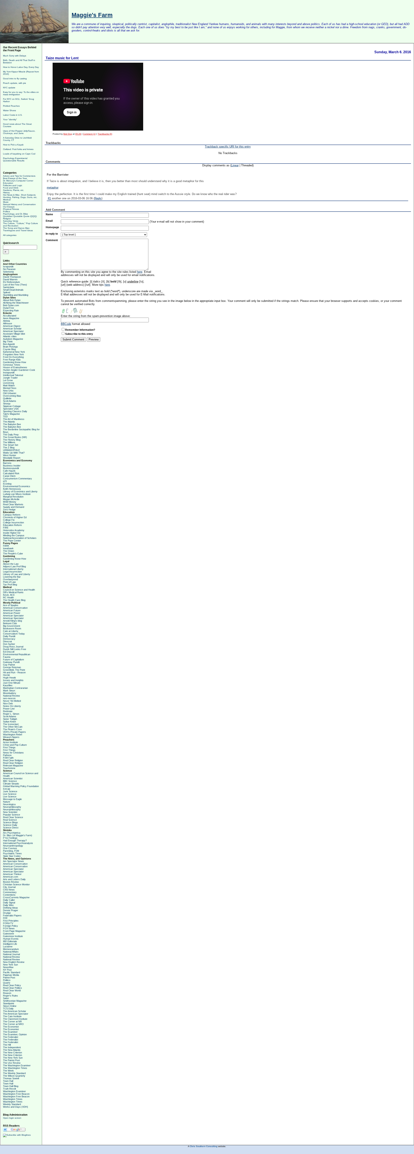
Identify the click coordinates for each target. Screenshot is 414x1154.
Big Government (11, 626)
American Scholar (12, 328)
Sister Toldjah (10, 719)
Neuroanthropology (13, 845)
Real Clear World (12, 990)
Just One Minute (11, 682)
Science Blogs (10, 822)
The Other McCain (12, 726)
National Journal (11, 954)
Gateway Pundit (11, 662)
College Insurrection (13, 522)
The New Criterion (12, 1052)
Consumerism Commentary (17, 478)
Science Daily (10, 825)
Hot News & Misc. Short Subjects (19, 195)
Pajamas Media (11, 975)
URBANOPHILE (11, 450)
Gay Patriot (9, 664)
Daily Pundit (9, 636)
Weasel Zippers (11, 737)
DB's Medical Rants (13, 592)
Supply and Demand (13, 507)
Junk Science (10, 791)
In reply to (52, 233)
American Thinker (12, 874)
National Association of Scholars (19, 538)
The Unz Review (11, 1063)
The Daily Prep (11, 434)
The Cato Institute (12, 1016)
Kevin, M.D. (9, 595)
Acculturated (9, 315)
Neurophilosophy (12, 809)
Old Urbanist (9, 393)
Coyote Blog (9, 349)
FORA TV (8, 923)
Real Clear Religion (13, 760)
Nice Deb (8, 703)
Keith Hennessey (12, 489)
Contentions (9, 895)
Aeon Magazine (11, 318)
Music (6, 202)
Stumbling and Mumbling (15, 295)
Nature (6, 801)
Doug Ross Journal (13, 646)
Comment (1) (89, 134)
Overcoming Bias (12, 396)
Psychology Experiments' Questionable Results (15, 159)
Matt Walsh (9, 385)
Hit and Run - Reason (14, 672)
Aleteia (6, 321)
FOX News (9, 928)
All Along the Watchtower (16, 302)
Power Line (9, 708)
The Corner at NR (12, 1021)
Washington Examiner (14, 1091)
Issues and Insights (13, 680)
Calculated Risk (11, 473)
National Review (11, 695)
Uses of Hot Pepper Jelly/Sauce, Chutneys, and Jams (19, 132)
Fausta (6, 657)
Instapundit (8, 372)
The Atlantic (9, 421)
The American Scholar (14, 1011)
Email (49, 220)
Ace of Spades (10, 605)
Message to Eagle (12, 799)
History (6, 192)
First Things (9, 747)
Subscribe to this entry (79, 333)
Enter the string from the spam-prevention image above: (95, 316)
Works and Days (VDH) (15, 1107)
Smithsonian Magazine (15, 1001)
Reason (7, 993)
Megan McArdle (11, 499)
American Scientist (12, 778)
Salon (6, 998)
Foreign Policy (10, 926)
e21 (5, 481)
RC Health (8, 597)
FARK (6, 545)
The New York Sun (13, 1057)
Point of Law (9, 582)
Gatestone (8, 933)
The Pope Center (12, 540)
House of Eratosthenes (15, 367)
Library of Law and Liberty (16, 574)
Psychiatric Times (12, 853)
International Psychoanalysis (18, 843)
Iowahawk (8, 548)
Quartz (6, 982)
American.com (10, 876)
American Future (11, 610)
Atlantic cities (10, 336)
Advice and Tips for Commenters (19, 176)
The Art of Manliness (13, 419)
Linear (235, 165)
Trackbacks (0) (105, 134)
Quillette (7, 398)
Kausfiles (8, 685)
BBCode (66, 324)
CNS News (9, 889)
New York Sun (10, 964)
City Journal (9, 887)
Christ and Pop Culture (15, 745)
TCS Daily (8, 1008)
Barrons (7, 463)
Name (49, 214)
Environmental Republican (16, 654)
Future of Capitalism (13, 659)
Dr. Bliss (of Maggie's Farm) (17, 835)
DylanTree (8, 308)
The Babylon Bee (12, 424)
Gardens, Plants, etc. (13, 190)
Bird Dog (67, 134)
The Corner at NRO (13, 1024)
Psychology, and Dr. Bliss (15, 214)
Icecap (6, 789)
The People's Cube (13, 553)
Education (8, 183)
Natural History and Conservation (19, 204)
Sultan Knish (9, 721)
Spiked (6, 292)
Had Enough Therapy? (15, 840)
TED (5, 416)
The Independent (12, 1047)
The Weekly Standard (14, 1073)
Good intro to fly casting (15, 78)
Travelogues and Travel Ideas (18, 230)
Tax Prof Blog (10, 584)
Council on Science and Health (19, 589)
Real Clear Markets (13, 504)
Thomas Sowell (11, 1078)
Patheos (7, 755)
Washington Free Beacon (16, 1094)
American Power (11, 613)
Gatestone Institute (13, 936)
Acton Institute (10, 742)
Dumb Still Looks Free (14, 649)
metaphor (52, 187)
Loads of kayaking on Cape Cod (19, 154)
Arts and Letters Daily (14, 879)
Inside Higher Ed (11, 533)
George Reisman (12, 667)
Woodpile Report (11, 458)
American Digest (11, 326)
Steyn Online (9, 1006)
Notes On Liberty (12, 706)
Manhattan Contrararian (15, 688)
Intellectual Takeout (13, 375)
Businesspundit (11, 468)
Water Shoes (9, 110)
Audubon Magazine (13, 339)
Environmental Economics (16, 486)
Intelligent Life (10, 944)
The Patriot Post (11, 1060)
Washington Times (12, 1099)
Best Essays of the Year (15, 178)
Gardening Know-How (14, 362)
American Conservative (15, 608)
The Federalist (10, 1037)
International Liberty (13, 569)
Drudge (7, 913)
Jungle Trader (10, 377)
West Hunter (9, 455)
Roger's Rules (10, 995)
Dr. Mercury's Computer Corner (18, 180)
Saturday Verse (10, 221)
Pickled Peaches (11, 106)
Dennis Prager (10, 910)
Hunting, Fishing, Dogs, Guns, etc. (20, 197)
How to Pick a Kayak (13, 144)
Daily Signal (9, 902)
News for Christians (13, 752)
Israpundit (8, 266)
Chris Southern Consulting (203, 1146)
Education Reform (12, 525)
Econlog (7, 483)
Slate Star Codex (12, 856)
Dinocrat (7, 641)
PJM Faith (8, 757)
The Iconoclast (11, 724)
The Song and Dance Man (16, 228)
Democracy (9, 639)
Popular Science (11, 814)
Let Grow (8, 380)
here (139, 271)
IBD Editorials (10, 941)
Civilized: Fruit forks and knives (18, 149)
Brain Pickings (10, 346)
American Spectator (13, 331)
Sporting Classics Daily (15, 411)
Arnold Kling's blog (12, 620)
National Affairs (11, 951)
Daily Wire (8, 905)
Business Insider (11, 465)
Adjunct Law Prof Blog (14, 566)
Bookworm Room (12, 628)
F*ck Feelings (10, 838)
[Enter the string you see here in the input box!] (74, 310)
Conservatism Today (14, 633)
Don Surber (9, 644)
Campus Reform (11, 514)
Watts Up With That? (14, 452)
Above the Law (11, 564)
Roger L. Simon (11, 714)
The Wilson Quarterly (14, 1075)
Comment (52, 240)
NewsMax (8, 967)
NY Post (7, 969)
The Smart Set (10, 445)
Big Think (8, 341)
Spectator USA (11, 408)
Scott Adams (9, 401)
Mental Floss (9, 388)
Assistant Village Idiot (14, 333)
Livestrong (8, 383)
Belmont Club (10, 623)
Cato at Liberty (10, 631)
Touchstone (9, 768)
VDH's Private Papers (14, 732)
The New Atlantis (11, 1050)
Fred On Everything (13, 357)
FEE (5, 918)
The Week (8, 1070)
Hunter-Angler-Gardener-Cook (19, 370)
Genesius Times (11, 364)
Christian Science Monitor (16, 884)
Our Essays (8, 207)
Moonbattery (9, 693)
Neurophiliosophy (12, 807)
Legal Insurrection (12, 571)
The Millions (9, 442)
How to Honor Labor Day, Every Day (21, 67)
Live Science (9, 794)
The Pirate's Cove (12, 729)
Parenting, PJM (11, 851)
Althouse (7, 323)
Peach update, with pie (14, 83)
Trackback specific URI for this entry (228, 146)
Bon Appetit (9, 344)
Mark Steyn (9, 690)
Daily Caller (9, 900)
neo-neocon (9, 698)
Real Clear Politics (12, 988)
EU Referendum (11, 282)
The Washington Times (15, 1068)
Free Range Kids (12, 359)
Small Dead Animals (13, 289)
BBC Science (10, 781)
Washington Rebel (12, 734)
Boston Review (11, 882)
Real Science (10, 820)
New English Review (13, 962)
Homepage (52, 227)
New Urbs (8, 390)
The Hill (7, 1044)
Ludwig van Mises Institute (17, 494)
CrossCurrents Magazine (16, 897)
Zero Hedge (9, 509)
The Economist (11, 1026)
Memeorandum (11, 949)
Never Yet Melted (12, 701)
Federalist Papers (12, 915)
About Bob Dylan (11, 300)
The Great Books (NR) (15, 437)
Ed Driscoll (8, 651)
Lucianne (8, 946)
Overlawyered (10, 579)
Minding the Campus (13, 535)
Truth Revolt (9, 1088)
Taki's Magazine (11, 414)
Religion (7, 218)
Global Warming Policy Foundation (21, 786)
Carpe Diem (9, 476)
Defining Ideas (10, 907)
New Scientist (10, 812)
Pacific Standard (11, 972)
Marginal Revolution (13, 496)
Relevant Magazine (13, 765)
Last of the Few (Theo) (15, 284)
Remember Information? (80, 329)
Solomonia (8, 271)
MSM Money (9, 502)
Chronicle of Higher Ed (15, 517)
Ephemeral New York (14, 352)
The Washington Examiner (17, 1065)
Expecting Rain (11, 310)
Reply (98, 198)
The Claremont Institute (15, 1019)
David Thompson (12, 277)
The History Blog (11, 439)
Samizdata (8, 287)
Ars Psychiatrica (11, 832)
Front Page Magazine (14, 931)
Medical (7, 199)
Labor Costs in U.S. (12, 115)
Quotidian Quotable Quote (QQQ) (20, 216)
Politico (6, 980)
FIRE (5, 527)
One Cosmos (10, 848)
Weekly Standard (12, 1104)
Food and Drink (10, 188)
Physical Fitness (11, 209)
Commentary (10, 892)
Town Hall (8, 1081)
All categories (9, 235)
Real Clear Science (13, 817)
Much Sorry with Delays (14, 56)
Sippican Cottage (12, 406)
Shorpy (7, 403)
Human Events (11, 938)
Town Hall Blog (10, 1086)
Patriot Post (9, 977)
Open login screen (12, 1118)
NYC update (9, 87)
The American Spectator (15, 1013)
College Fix (9, 520)
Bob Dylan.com (11, 305)
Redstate (8, 711)
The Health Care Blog (14, 600)
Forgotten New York (13, 354)
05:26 (78, 134)
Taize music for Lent (62, 58)
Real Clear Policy (12, 985)
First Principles (11, 920)
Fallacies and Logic (12, 185)
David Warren (10, 279)
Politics (6, 211)
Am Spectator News (13, 861)
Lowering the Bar (12, 576)
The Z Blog (8, 447)
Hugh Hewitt (9, 677)
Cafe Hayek (9, 470)
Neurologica (9, 804)
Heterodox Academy (13, 530)
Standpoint (8, 1003)
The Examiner (10, 1032)
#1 (49, 198)
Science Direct (10, 827)
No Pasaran (9, 269)
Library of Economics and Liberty (20, 491)
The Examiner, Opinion (15, 1034)
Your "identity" (10, 119)
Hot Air (6, 675)
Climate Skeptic (11, 783)
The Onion (8, 551)
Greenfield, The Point (14, 670)
